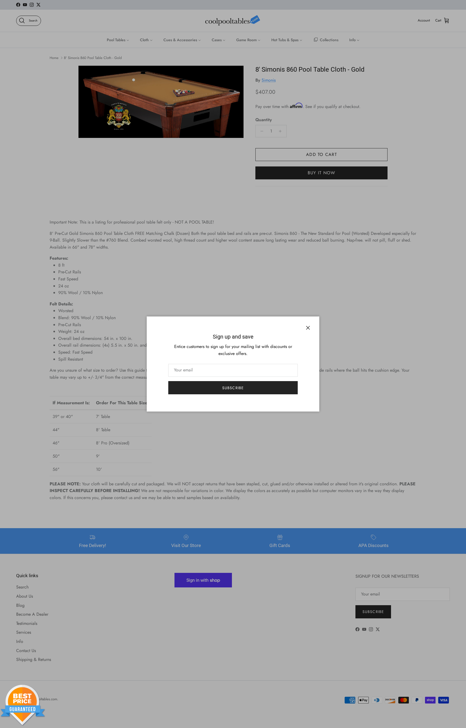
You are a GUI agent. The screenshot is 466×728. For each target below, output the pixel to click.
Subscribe (233, 388)
